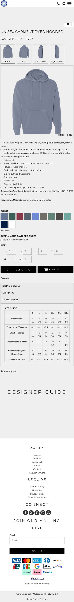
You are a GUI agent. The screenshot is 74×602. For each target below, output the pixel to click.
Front (7, 61)
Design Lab (37, 462)
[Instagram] (42, 512)
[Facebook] (25, 512)
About (37, 465)
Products (37, 455)
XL (52, 251)
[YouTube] (48, 512)
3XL (20, 259)
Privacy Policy (37, 493)
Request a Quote (37, 472)
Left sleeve (40, 61)
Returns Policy (37, 486)
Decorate (5, 278)
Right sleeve (57, 61)
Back (24, 61)
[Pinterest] (37, 512)
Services (37, 458)
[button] (64, 3)
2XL (4, 259)
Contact (37, 469)
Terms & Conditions (37, 497)
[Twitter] (31, 512)
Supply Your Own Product (15, 239)
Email (12, 535)
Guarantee (37, 490)
